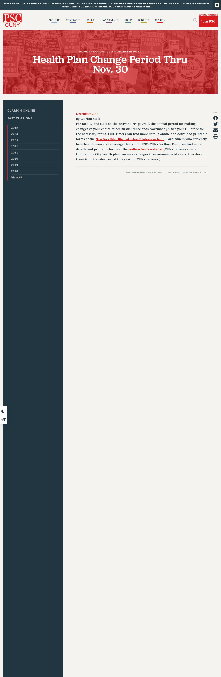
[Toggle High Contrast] (3, 410)
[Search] (195, 20)
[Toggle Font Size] (3, 419)
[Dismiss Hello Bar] (217, 5)
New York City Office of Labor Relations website (130, 139)
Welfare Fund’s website (145, 149)
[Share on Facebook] (215, 118)
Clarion (97, 51)
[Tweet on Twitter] (215, 124)
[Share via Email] (215, 130)
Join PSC (208, 21)
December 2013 (128, 51)
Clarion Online (21, 110)
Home (83, 51)
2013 (110, 51)
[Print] (215, 136)
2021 (14, 152)
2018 (14, 171)
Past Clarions (20, 118)
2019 (14, 165)
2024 (14, 134)
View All (16, 177)
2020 (14, 158)
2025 (14, 127)
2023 (14, 140)
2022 (14, 146)
